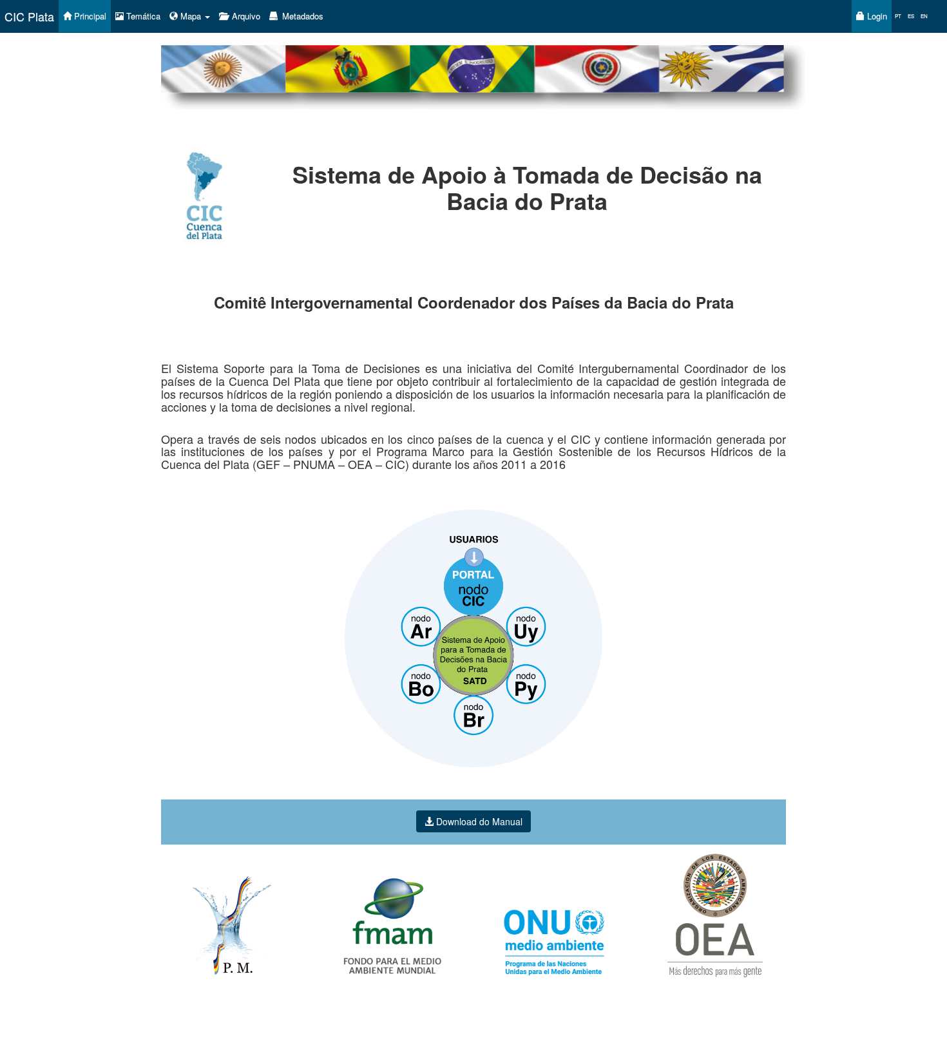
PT (898, 15)
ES (911, 15)
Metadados (301, 16)
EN (924, 15)
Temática (142, 16)
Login (876, 16)
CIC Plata (29, 16)
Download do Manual (478, 821)
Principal (89, 16)
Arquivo (244, 16)
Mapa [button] (191, 16)
